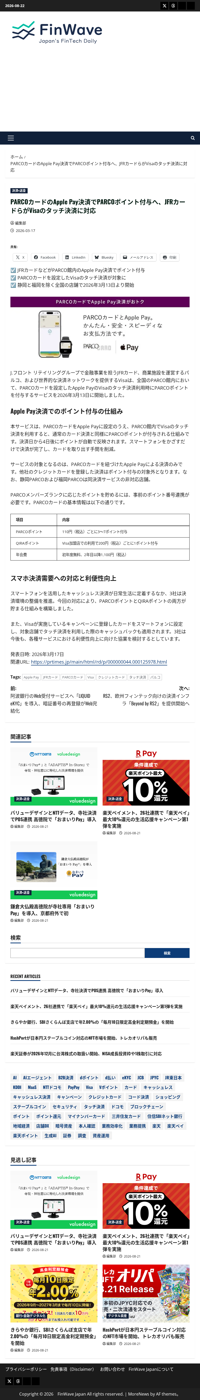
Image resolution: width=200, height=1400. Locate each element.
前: (53, 699)
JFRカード (50, 677)
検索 (15, 937)
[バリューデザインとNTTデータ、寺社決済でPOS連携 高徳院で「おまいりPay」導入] (53, 776)
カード (130, 1087)
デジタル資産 (117, 1316)
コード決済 (138, 1097)
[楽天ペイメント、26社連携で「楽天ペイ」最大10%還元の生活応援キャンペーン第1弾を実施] (146, 776)
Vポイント (108, 1087)
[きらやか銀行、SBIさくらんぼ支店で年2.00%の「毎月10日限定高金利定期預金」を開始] (53, 1294)
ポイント (21, 1116)
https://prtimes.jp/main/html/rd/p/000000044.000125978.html (99, 662)
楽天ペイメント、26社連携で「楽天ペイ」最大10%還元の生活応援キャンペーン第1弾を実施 (146, 819)
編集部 (20, 223)
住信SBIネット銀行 (164, 1116)
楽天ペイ (175, 1126)
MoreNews (138, 1394)
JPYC (154, 1077)
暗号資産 (63, 1126)
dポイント (89, 1077)
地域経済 (21, 1126)
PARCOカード (72, 677)
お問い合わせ (112, 1369)
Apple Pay (31, 677)
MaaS (32, 1087)
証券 (67, 1135)
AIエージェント (37, 1077)
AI (15, 1077)
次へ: (146, 696)
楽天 (156, 1126)
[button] (10, 138)
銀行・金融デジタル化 (31, 1316)
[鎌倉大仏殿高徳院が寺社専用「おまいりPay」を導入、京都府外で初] (53, 870)
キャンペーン (69, 1097)
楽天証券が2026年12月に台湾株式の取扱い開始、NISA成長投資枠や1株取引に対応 (86, 1053)
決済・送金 (19, 190)
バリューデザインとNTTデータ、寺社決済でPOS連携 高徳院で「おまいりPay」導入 (53, 816)
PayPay (73, 1087)
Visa (91, 677)
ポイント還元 (48, 1116)
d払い (110, 1077)
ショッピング (167, 1097)
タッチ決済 (137, 677)
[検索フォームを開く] (193, 138)
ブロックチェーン (146, 1106)
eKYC (126, 1077)
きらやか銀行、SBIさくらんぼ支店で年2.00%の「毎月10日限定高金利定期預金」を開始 (92, 1022)
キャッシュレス (158, 1087)
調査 (82, 1135)
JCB (141, 1077)
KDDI (17, 1087)
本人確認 (87, 1126)
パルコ (155, 677)
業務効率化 (112, 1126)
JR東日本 (173, 1077)
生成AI (51, 1135)
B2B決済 (65, 1077)
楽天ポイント (25, 1135)
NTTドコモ (52, 1087)
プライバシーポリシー (26, 1369)
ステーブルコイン (29, 1106)
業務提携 (137, 1126)
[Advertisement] (100, 87)
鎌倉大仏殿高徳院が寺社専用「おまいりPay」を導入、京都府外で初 (52, 909)
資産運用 (101, 1135)
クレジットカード (111, 677)
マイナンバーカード (86, 1116)
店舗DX (42, 1126)
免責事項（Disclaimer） (73, 1369)
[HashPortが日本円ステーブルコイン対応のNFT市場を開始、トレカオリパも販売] (146, 1294)
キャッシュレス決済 (32, 1097)
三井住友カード (126, 1116)
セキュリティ (65, 1106)
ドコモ (117, 1106)
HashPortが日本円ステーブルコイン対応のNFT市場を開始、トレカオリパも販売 (83, 1038)
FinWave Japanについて (151, 1369)
